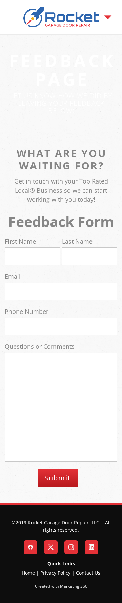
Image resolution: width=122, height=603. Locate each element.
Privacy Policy (55, 572)
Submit (57, 477)
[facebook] (30, 547)
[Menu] (108, 17)
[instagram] (71, 547)
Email (13, 276)
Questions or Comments (40, 346)
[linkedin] (91, 547)
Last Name (77, 241)
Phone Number (26, 311)
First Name (20, 241)
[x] (51, 547)
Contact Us (88, 572)
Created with (61, 586)
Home (28, 572)
